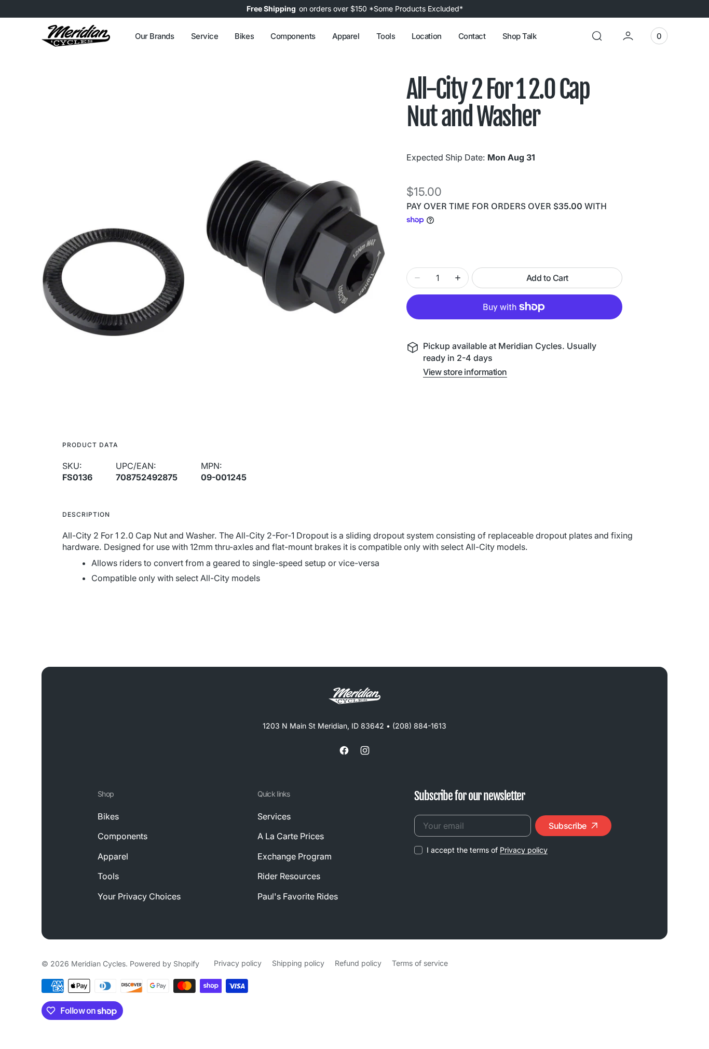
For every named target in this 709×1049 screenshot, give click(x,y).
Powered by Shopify (164, 963)
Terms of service (420, 963)
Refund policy (358, 963)
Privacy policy (524, 849)
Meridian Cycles (98, 963)
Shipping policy (298, 963)
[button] (597, 36)
